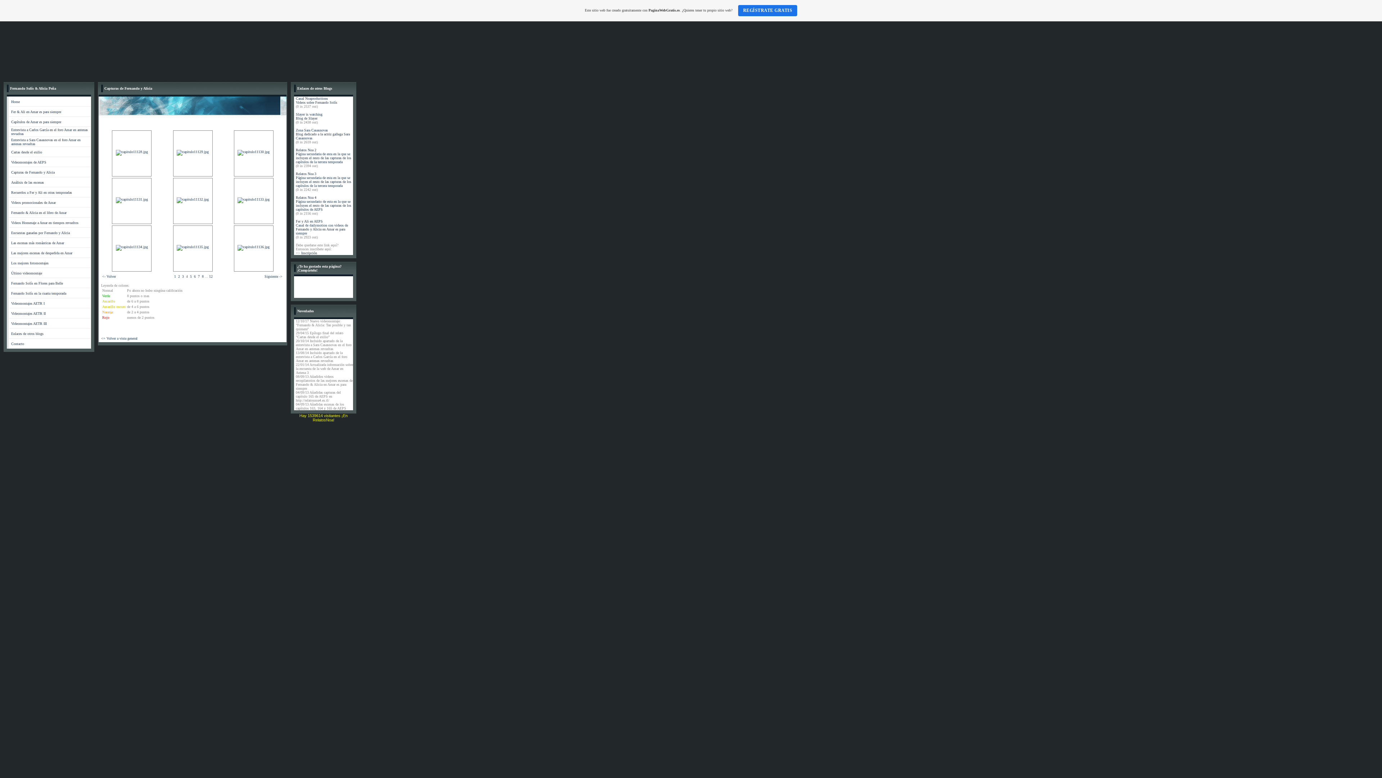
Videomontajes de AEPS (28, 162)
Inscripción (309, 253)
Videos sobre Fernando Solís (316, 102)
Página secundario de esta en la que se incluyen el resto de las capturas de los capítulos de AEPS (323, 205)
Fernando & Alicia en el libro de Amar (39, 213)
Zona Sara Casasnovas (312, 130)
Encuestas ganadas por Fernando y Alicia (40, 233)
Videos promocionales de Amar (33, 203)
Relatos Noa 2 (306, 150)
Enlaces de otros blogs (27, 334)
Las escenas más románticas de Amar (37, 243)
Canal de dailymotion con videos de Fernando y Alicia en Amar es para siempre (322, 229)
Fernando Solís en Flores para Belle (37, 283)
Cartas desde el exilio (26, 152)
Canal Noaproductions (312, 98)
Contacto (17, 344)
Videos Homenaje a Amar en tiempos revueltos (44, 223)
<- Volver (109, 276)
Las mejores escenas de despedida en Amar (41, 253)
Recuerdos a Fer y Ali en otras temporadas (41, 192)
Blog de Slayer (306, 118)
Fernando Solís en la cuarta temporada (38, 293)
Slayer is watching (309, 114)
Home (15, 102)
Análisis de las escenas (27, 182)
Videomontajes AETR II (28, 314)
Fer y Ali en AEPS (309, 221)
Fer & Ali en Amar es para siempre (36, 112)
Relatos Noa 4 (306, 198)
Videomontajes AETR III (29, 324)
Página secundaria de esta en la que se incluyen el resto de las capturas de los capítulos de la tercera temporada (323, 158)
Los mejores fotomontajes (30, 263)
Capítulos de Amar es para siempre (36, 122)
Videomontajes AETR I (28, 303)
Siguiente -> (274, 276)
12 (211, 276)
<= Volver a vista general (119, 338)
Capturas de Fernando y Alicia (33, 172)
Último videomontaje (26, 273)
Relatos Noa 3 (306, 174)
